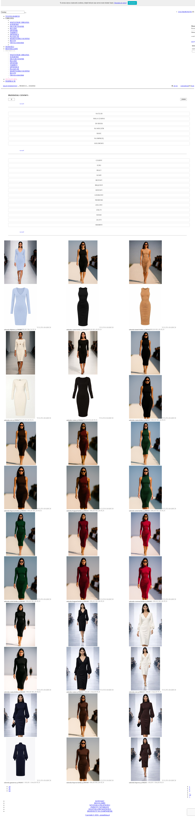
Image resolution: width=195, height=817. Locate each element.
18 (9, 787)
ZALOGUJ (181, 12)
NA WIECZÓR (99, 128)
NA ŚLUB (99, 113)
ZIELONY (98, 205)
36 (9, 789)
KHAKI (99, 215)
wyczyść (22, 103)
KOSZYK (188, 12)
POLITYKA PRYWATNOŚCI (100, 809)
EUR (192, 86)
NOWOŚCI (9, 47)
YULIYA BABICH (12, 16)
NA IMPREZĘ (99, 138)
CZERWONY (99, 195)
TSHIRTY (14, 32)
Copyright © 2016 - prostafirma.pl (97, 815)
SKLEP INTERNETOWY (10, 86)
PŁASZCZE (14, 37)
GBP (184, 86)
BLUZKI (13, 28)
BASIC (99, 133)
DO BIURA (99, 123)
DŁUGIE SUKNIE (17, 26)
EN (177, 86)
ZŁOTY (99, 220)
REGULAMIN (99, 803)
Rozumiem (132, 3)
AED (187, 86)
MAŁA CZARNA (99, 118)
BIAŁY (99, 170)
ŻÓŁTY (99, 210)
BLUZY (13, 41)
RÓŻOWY (99, 190)
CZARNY (99, 160)
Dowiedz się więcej (120, 3)
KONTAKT (99, 801)
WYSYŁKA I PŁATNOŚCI (99, 805)
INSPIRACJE (10, 81)
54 (9, 791)
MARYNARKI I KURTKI (20, 39)
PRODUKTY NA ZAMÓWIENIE (100, 811)
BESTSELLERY (11, 49)
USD (182, 86)
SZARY (99, 175)
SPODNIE (14, 30)
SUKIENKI (14, 24)
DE (174, 86)
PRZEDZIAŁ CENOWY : (18, 95)
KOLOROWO (99, 143)
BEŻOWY (99, 180)
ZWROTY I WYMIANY (100, 807)
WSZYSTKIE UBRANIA (19, 22)
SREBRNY (99, 225)
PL (172, 86)
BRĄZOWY (99, 185)
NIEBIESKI (99, 200)
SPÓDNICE (14, 34)
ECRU (99, 165)
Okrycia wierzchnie (17, 43)
